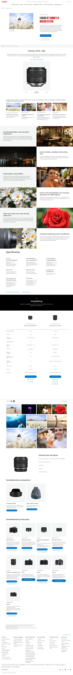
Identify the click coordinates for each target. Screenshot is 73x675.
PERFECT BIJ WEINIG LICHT (41, 112)
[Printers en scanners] (32, 4)
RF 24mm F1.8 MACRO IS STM (30, 325)
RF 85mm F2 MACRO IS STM (13, 572)
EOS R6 (54, 572)
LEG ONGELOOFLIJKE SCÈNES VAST (12, 112)
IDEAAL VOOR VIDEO (25, 112)
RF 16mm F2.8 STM (26, 540)
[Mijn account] (68, 2)
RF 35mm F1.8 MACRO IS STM (43, 540)
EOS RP (39, 572)
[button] (46, 39)
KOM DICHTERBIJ (55, 112)
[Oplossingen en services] (43, 4)
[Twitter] (67, 669)
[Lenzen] (23, 4)
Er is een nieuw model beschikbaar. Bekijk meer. (28, 579)
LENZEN (36, 298)
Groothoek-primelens (44, 14)
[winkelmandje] (70, 2)
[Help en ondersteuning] (53, 4)
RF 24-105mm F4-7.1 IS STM (55, 325)
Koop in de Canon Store (45, 35)
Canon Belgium (5, 669)
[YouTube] (70, 669)
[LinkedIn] (65, 669)
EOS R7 (8, 604)
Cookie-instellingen (16, 666)
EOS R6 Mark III (10, 540)
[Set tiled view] (11, 401)
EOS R (23, 572)
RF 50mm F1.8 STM (56, 540)
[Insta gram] (62, 669)
